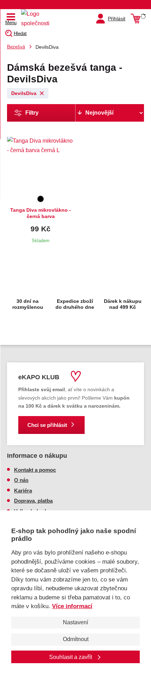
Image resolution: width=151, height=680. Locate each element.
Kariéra (23, 491)
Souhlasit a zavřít (71, 657)
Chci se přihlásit (47, 425)
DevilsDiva (24, 93)
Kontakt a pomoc (35, 470)
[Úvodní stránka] (37, 18)
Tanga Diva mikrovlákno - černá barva (40, 213)
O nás (21, 480)
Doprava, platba (33, 501)
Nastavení (75, 622)
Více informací (72, 606)
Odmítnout (75, 639)
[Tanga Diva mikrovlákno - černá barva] (40, 165)
